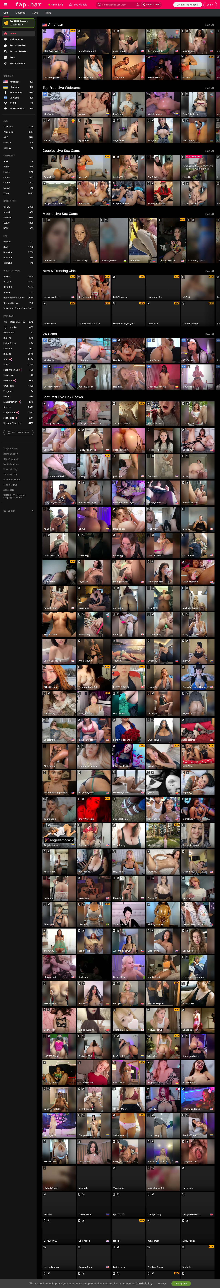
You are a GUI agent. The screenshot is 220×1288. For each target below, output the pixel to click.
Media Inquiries (11, 464)
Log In (210, 4)
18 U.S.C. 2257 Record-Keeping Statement (14, 496)
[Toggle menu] (5, 4)
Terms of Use (10, 474)
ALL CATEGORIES (20, 432)
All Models (8, 490)
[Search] (138, 4)
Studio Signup (10, 485)
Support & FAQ (10, 448)
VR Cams (49, 334)
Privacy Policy (10, 469)
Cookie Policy (144, 1283)
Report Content (11, 459)
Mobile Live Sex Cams (60, 214)
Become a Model (11, 479)
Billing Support (10, 454)
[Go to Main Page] (28, 4)
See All (209, 25)
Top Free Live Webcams (61, 88)
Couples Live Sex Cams (61, 151)
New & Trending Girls (59, 271)
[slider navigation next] (211, 54)
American (55, 25)
